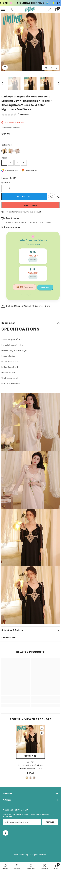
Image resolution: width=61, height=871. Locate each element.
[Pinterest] (5, 833)
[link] (15, 701)
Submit (50, 822)
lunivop (30, 762)
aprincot (34, 777)
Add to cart (23, 196)
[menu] (3, 9)
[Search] (11, 9)
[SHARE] (57, 196)
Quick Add (30, 756)
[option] (30, 42)
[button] (51, 67)
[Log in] (49, 9)
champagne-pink (30, 777)
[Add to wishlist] (51, 196)
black (27, 777)
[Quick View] (42, 733)
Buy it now (30, 205)
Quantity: (5, 182)
